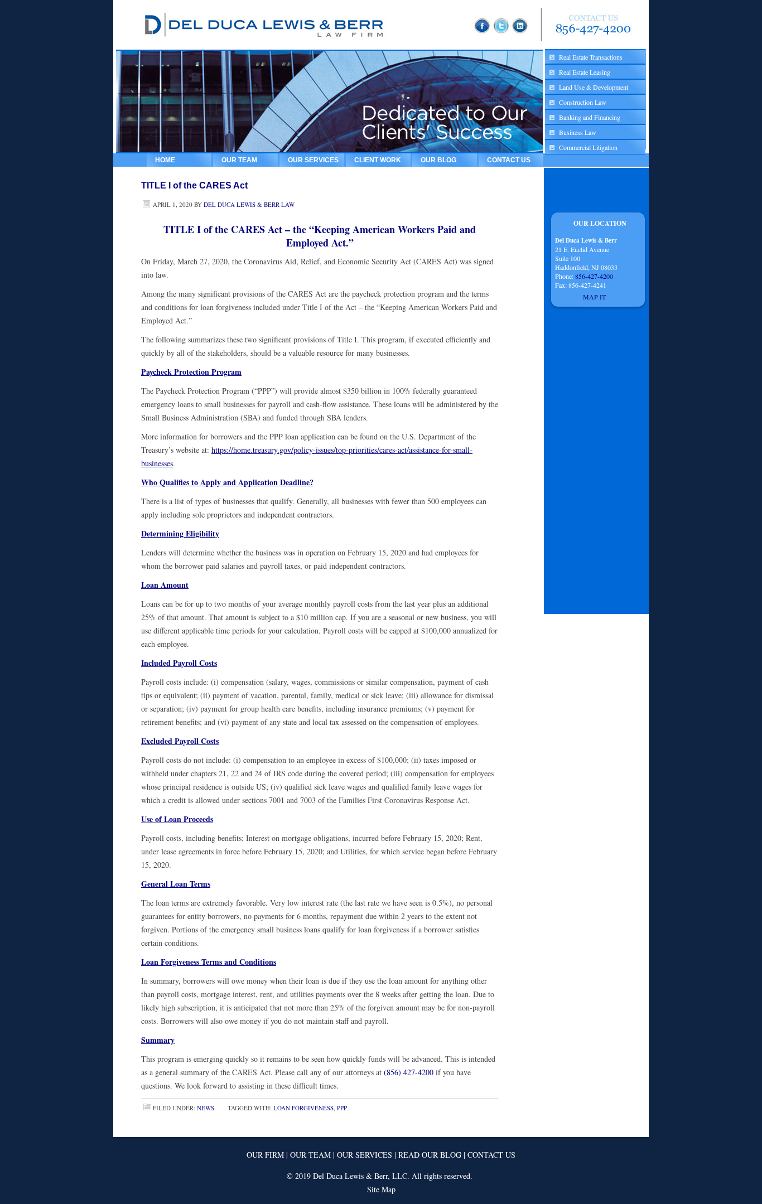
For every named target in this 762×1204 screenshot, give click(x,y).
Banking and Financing (589, 117)
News (205, 1108)
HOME (165, 160)
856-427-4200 (594, 276)
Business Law (577, 132)
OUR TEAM (239, 160)
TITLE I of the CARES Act (194, 185)
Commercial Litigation (588, 147)
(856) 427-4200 (408, 1072)
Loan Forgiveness (303, 1108)
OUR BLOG (438, 160)
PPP (342, 1108)
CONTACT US (508, 160)
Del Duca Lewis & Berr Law (249, 204)
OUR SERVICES (313, 160)
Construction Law (582, 102)
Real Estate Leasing (584, 71)
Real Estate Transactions (591, 56)
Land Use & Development (593, 87)
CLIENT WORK (377, 160)
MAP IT (595, 296)
